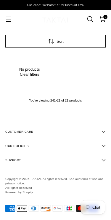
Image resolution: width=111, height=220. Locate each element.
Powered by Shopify (19, 192)
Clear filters (29, 74)
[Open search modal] (90, 19)
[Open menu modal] (8, 19)
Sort (60, 41)
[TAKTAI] (55, 19)
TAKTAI (36, 179)
